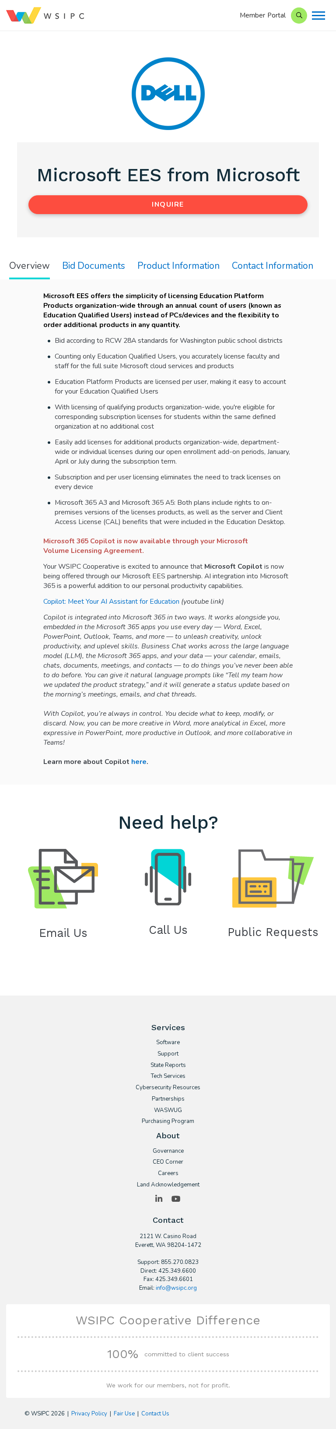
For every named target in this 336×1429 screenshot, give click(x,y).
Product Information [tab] (178, 266)
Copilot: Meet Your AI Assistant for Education (111, 601)
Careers (168, 1173)
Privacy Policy (89, 1414)
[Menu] (318, 15)
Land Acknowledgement (168, 1185)
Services (168, 1027)
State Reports (168, 1065)
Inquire (168, 204)
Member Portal (263, 15)
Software (168, 1042)
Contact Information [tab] (272, 266)
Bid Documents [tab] (93, 266)
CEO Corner (168, 1162)
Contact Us (155, 1414)
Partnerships (168, 1099)
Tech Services (168, 1076)
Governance (168, 1151)
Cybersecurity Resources (168, 1087)
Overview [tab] (29, 266)
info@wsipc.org (176, 1288)
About (168, 1135)
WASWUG (168, 1110)
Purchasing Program (168, 1121)
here (139, 762)
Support (168, 1054)
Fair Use (124, 1414)
